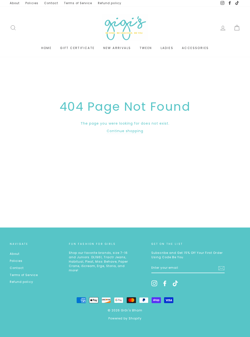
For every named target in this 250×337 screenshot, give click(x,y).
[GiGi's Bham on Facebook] (165, 283)
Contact (51, 3)
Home (46, 48)
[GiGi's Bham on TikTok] (175, 283)
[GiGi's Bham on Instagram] (154, 283)
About (15, 3)
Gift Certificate (77, 48)
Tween (146, 48)
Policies (31, 3)
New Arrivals (117, 48)
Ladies (167, 48)
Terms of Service (78, 3)
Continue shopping (125, 131)
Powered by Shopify (125, 318)
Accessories (195, 48)
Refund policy (109, 3)
